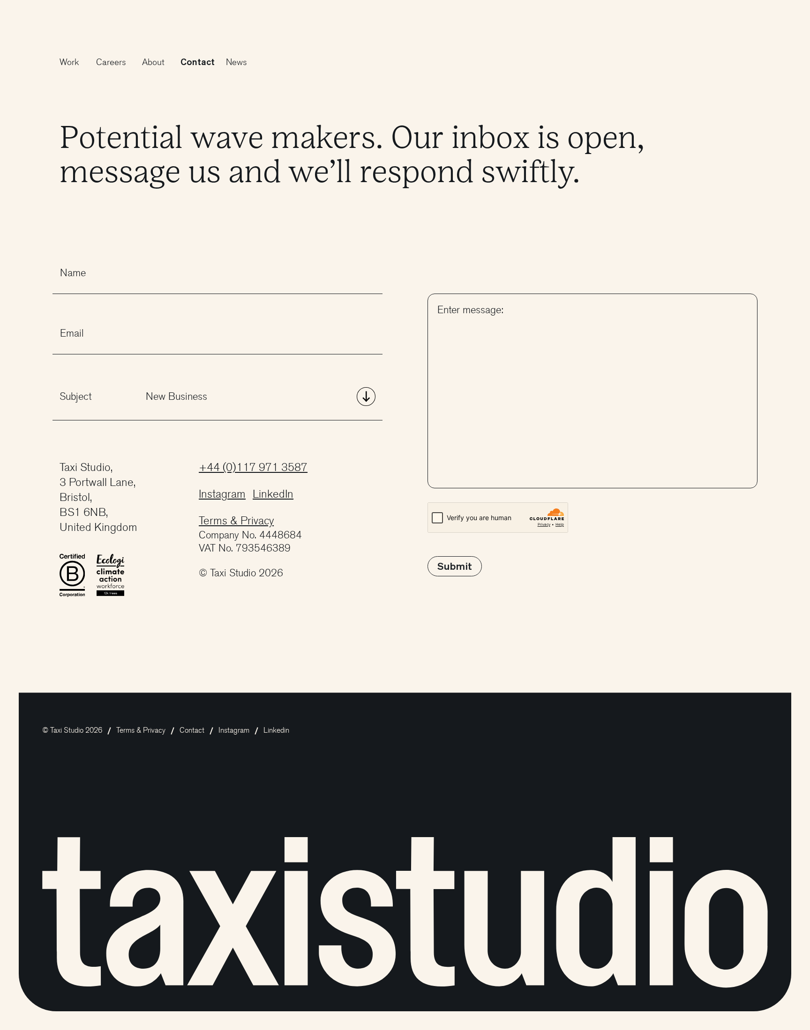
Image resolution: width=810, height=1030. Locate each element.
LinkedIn (273, 494)
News (236, 62)
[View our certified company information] (72, 574)
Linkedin (276, 730)
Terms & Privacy (236, 521)
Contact (197, 62)
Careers (111, 62)
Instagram (222, 494)
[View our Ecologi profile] (110, 574)
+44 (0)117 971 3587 (253, 467)
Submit (454, 566)
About (153, 62)
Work (69, 62)
